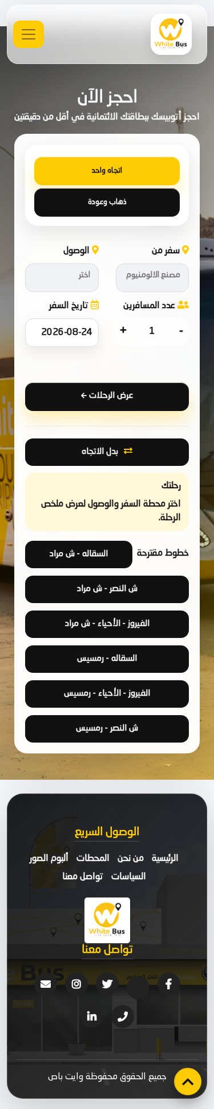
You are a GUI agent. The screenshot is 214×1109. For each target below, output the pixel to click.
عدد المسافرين (150, 305)
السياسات (128, 876)
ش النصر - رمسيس (107, 728)
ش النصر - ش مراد (107, 589)
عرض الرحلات (110, 396)
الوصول (77, 251)
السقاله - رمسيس (107, 659)
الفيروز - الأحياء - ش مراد (107, 624)
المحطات (93, 858)
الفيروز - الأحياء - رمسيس (107, 693)
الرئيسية (165, 858)
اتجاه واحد (107, 170)
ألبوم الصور (49, 858)
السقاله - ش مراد (79, 554)
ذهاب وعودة (107, 202)
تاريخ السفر (70, 305)
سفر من (167, 251)
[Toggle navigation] (28, 34)
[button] (152, 278)
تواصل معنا (82, 876)
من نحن (131, 858)
